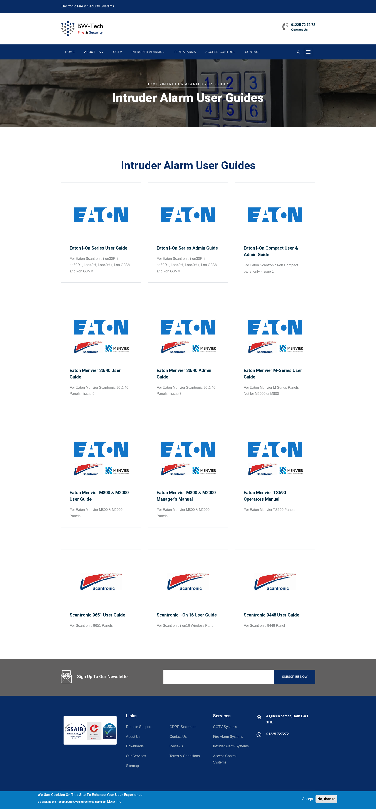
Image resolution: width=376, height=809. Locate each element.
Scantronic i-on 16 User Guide (187, 615)
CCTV (117, 52)
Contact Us (299, 29)
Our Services (136, 756)
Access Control (220, 52)
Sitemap (132, 766)
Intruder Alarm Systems (231, 746)
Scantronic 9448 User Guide (271, 615)
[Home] (82, 28)
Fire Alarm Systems (228, 736)
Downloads (135, 746)
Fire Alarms (185, 52)
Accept (307, 799)
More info (114, 801)
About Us (92, 52)
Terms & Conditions (185, 756)
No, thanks (326, 799)
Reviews (176, 746)
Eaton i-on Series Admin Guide (187, 248)
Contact (252, 52)
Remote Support (138, 727)
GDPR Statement (183, 727)
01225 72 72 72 (303, 25)
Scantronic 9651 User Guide (97, 615)
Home (70, 52)
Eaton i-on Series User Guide (98, 248)
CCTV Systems (225, 727)
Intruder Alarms (146, 52)
